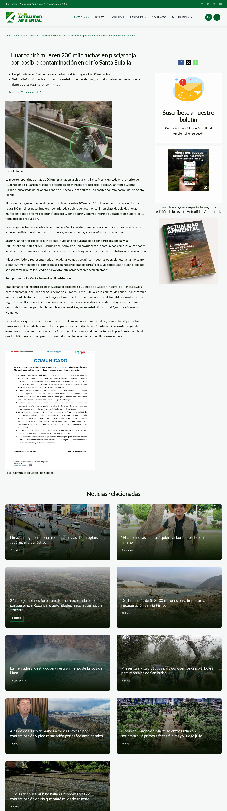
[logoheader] (23, 13)
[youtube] (220, 4)
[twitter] (208, 4)
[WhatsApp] (195, 62)
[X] (188, 62)
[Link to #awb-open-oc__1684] (216, 17)
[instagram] (214, 4)
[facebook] (202, 4)
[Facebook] (181, 62)
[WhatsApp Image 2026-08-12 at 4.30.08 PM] (188, 219)
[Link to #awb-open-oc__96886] (208, 17)
